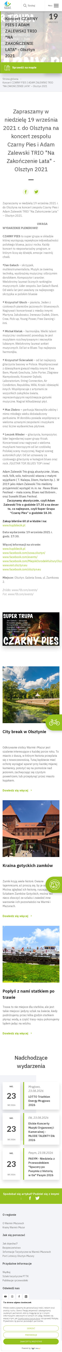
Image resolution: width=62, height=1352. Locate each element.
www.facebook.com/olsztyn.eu (22, 569)
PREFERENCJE (31, 1335)
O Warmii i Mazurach (13, 1223)
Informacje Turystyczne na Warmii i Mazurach (27, 1251)
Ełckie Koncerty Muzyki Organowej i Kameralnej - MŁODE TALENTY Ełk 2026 (41, 1132)
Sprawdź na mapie (24, 67)
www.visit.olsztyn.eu (15, 565)
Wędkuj (6, 1272)
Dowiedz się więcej (15, 790)
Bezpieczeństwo (12, 1247)
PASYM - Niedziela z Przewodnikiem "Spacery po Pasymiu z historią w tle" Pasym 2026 (41, 1167)
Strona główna (10, 79)
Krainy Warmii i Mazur (14, 1227)
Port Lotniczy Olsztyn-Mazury (18, 1256)
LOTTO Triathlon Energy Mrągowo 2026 (39, 1101)
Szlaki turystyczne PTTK (16, 1276)
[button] (31, 563)
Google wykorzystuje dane (29, 1318)
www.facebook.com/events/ (20, 557)
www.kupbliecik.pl (14, 548)
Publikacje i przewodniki (15, 1280)
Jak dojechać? (10, 1243)
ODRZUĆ (31, 1328)
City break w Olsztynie (24, 731)
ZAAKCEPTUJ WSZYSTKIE (31, 1341)
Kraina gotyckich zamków (28, 865)
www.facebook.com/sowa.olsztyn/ (24, 553)
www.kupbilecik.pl (14, 525)
